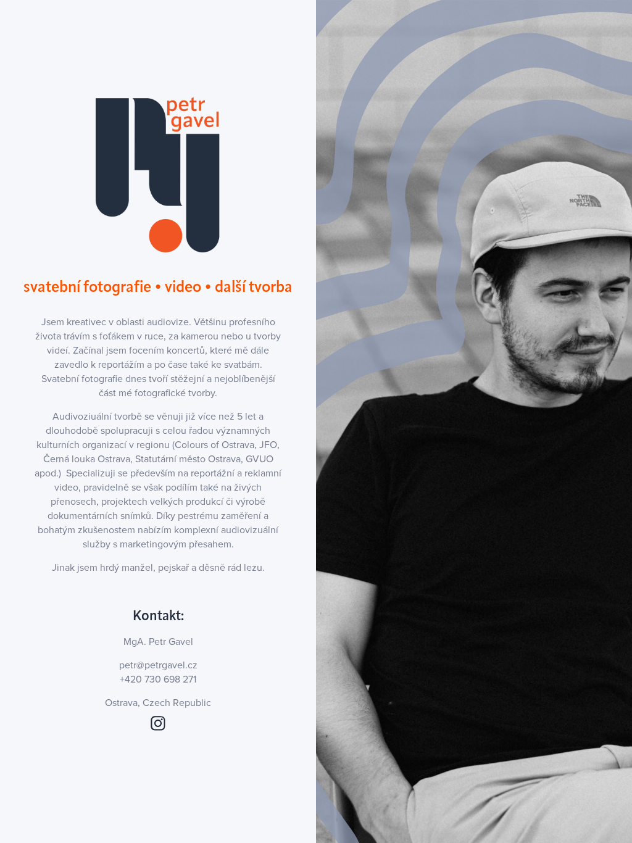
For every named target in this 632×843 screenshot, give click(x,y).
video (183, 286)
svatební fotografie (87, 286)
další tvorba (254, 286)
